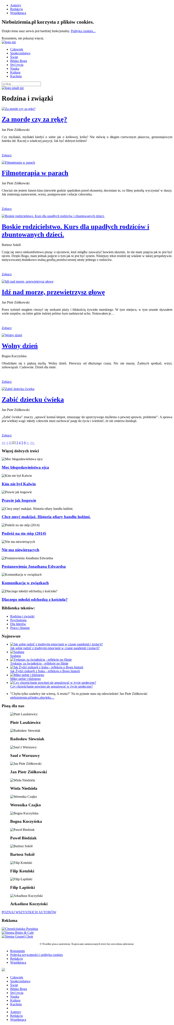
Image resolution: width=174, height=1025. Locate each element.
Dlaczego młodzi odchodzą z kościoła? (35, 599)
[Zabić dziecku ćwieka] (18, 389)
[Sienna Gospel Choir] (17, 936)
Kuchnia (16, 76)
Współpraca (18, 13)
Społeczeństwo (20, 53)
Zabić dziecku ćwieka (33, 399)
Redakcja (16, 9)
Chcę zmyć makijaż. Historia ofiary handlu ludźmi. (46, 517)
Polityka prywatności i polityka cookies (36, 955)
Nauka (14, 68)
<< (4, 442)
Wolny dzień (20, 346)
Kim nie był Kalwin (19, 484)
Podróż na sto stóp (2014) (24, 533)
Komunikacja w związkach (25, 583)
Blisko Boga (18, 61)
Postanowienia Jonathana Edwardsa (34, 566)
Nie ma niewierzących (20, 550)
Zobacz (7, 155)
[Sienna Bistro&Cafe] (18, 932)
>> (32, 442)
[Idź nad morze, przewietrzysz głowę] (27, 281)
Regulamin (17, 951)
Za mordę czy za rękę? (34, 119)
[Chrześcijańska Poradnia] (20, 929)
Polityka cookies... (83, 31)
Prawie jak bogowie (19, 500)
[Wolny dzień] (12, 335)
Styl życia (16, 65)
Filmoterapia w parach (35, 173)
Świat (14, 57)
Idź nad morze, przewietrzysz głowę (53, 292)
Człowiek (16, 49)
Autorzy (15, 5)
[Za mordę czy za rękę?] (18, 109)
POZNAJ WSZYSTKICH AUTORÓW (29, 912)
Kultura (15, 72)
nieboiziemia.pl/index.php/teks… (32, 697)
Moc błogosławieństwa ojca (25, 467)
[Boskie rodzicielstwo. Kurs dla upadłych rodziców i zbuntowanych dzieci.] (53, 216)
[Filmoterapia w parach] (18, 162)
